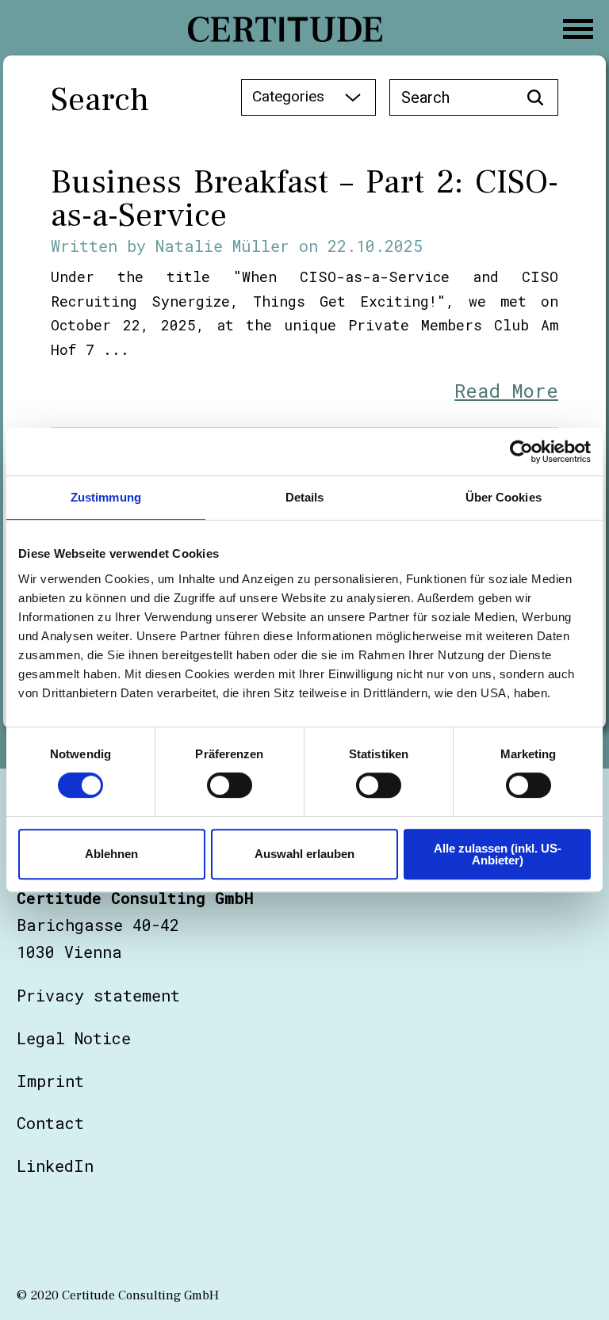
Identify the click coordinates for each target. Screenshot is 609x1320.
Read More (506, 390)
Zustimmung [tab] (106, 497)
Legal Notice (74, 1038)
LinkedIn (55, 1165)
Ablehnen (111, 853)
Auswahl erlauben (304, 853)
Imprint (50, 1080)
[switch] (229, 785)
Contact (50, 1122)
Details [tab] (304, 497)
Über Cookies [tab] (503, 497)
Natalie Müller (222, 245)
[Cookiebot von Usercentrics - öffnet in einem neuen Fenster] (521, 452)
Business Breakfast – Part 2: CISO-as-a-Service (304, 199)
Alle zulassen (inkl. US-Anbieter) (497, 854)
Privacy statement (98, 995)
